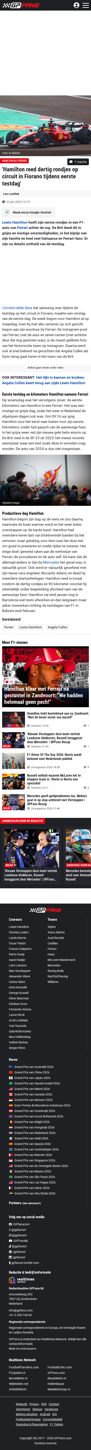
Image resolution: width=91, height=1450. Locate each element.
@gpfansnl (18, 1235)
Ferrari (22, 228)
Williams (53, 982)
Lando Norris (17, 938)
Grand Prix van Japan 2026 (32, 1078)
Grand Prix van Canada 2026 (33, 1094)
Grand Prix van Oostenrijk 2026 (34, 1111)
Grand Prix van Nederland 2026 (34, 1133)
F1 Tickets (56, 1424)
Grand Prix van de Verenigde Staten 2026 (41, 1166)
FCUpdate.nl (17, 1372)
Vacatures (51, 1409)
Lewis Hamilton (15, 222)
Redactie (21, 1404)
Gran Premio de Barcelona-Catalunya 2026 (42, 1105)
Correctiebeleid (52, 1419)
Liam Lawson (18, 965)
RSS (44, 1404)
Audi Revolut (56, 938)
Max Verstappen (19, 971)
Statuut (37, 1409)
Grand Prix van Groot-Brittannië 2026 (38, 1116)
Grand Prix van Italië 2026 (31, 1138)
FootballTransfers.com (24, 1367)
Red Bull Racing (58, 976)
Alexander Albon (19, 976)
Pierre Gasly (17, 954)
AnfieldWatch (17, 1389)
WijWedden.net (18, 1383)
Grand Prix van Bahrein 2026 (33, 1155)
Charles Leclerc (19, 932)
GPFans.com (56, 1372)
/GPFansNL (20, 1240)
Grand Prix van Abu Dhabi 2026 (34, 1193)
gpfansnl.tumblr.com (25, 1262)
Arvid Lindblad (18, 1020)
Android (45, 1414)
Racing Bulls (56, 971)
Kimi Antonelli (18, 987)
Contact (54, 1404)
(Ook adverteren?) (31, 1203)
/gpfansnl (18, 1251)
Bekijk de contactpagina (22, 1348)
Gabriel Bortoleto (20, 1031)
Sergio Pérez (17, 1048)
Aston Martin (56, 932)
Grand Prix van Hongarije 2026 (34, 1127)
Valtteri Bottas (18, 1042)
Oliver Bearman (19, 998)
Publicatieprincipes (28, 1419)
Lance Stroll (16, 1015)
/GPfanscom (20, 1224)
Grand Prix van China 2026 (32, 1072)
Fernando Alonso (20, 1009)
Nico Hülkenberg (19, 1037)
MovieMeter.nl (18, 1378)
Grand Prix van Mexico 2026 (32, 1171)
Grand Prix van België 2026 (32, 1122)
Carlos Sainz (17, 982)
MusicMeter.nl (57, 1378)
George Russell (18, 993)
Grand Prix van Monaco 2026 (33, 1100)
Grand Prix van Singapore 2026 (34, 1160)
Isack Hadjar (17, 960)
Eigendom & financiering (32, 1424)
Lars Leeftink (11, 193)
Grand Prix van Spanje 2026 (32, 1144)
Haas (51, 954)
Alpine (52, 927)
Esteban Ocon (18, 1004)
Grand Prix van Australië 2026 (34, 1067)
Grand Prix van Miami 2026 (32, 1089)
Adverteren (23, 1409)
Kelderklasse (56, 1383)
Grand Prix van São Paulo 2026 (34, 1177)
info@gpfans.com (21, 1310)
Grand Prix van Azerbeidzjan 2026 (36, 1149)
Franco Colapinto (20, 949)
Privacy (34, 1404)
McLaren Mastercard (61, 960)
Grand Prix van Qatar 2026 (32, 1188)
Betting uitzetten (27, 1414)
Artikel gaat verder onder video (45, 367)
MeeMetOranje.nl (59, 1389)
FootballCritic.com (60, 1367)
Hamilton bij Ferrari (14, 160)
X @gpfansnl (17, 1229)
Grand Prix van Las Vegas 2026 (35, 1182)
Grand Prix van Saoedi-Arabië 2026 (37, 1083)
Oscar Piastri (17, 943)
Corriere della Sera (17, 308)
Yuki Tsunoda (17, 1026)
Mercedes (51, 562)
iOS (54, 1414)
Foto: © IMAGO (11, 153)
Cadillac (53, 943)
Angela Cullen (57, 627)
